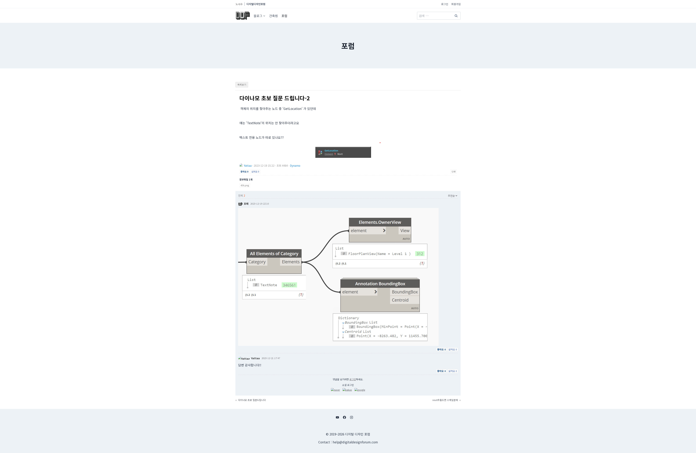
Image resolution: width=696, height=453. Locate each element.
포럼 (284, 15)
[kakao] (347, 390)
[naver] (335, 390)
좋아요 (244, 171)
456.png (245, 185)
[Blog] (359, 417)
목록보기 (241, 84)
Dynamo (295, 165)
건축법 (273, 15)
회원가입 (456, 4)
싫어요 (255, 171)
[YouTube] (337, 417)
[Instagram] (352, 417)
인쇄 (453, 171)
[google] (360, 390)
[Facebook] (344, 417)
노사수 (239, 4)
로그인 (444, 4)
